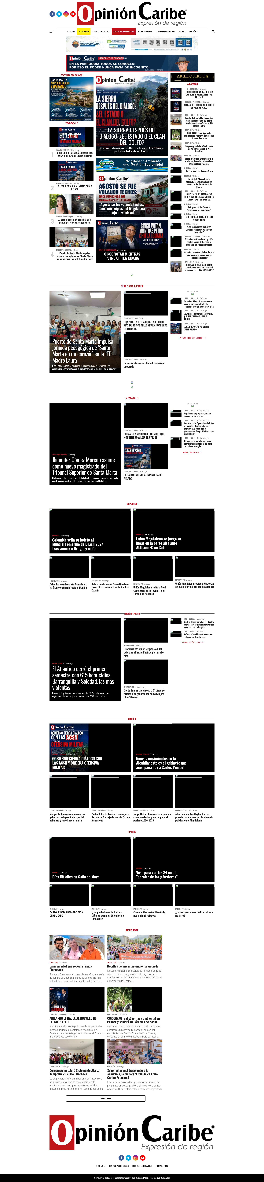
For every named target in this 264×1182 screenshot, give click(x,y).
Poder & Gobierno (145, 31)
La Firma (181, 31)
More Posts (106, 1098)
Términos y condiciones (118, 1165)
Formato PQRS (162, 1165)
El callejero (84, 31)
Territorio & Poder (101, 31)
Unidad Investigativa (166, 31)
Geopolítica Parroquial (123, 31)
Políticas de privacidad (142, 1165)
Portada (71, 31)
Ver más (192, 31)
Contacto (100, 1165)
